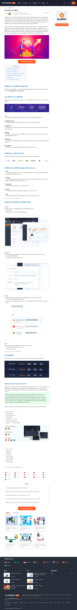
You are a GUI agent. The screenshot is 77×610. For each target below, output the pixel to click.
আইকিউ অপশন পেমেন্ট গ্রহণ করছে (12, 71)
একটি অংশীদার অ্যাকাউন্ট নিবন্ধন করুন (61, 24)
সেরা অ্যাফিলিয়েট (10, 77)
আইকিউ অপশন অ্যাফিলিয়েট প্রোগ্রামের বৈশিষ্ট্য (14, 75)
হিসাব (47, 602)
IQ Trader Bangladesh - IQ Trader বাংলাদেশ (13, 608)
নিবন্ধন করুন (59, 602)
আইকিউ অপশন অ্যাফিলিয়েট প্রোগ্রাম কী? (13, 68)
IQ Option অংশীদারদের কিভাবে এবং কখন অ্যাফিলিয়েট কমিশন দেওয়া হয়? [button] (18, 495)
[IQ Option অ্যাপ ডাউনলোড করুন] (7, 574)
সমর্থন (55, 602)
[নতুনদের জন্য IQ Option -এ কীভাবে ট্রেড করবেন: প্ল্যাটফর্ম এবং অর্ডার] (26, 537)
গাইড (47, 3)
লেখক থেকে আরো (15, 512)
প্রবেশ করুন (21, 602)
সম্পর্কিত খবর (8, 512)
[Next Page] (8, 551)
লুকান (17, 66)
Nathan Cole (12, 14)
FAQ (63, 602)
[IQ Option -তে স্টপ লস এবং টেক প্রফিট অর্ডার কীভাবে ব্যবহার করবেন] (26, 520)
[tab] (27, 488)
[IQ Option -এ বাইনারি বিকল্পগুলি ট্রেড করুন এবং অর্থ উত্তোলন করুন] (7, 587)
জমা (39, 3)
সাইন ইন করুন (25, 3)
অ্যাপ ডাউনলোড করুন (42, 602)
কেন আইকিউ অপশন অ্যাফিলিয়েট (12, 69)
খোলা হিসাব (19, 3)
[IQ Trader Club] (12, 595)
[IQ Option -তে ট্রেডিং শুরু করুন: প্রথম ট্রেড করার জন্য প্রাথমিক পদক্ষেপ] (40, 520)
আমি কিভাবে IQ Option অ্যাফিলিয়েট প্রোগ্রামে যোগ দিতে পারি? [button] (16, 488)
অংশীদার (51, 602)
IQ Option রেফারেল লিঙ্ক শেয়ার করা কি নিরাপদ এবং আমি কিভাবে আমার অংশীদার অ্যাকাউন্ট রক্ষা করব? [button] (22, 502)
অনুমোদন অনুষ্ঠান (15, 602)
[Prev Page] (5, 551)
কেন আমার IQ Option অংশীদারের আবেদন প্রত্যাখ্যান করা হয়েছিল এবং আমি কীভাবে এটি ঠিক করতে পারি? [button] (23, 499)
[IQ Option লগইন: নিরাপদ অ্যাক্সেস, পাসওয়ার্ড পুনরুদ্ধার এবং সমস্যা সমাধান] (40, 537)
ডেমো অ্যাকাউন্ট (68, 602)
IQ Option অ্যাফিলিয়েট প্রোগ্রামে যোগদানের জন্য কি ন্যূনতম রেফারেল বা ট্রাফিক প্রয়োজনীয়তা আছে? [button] (22, 491)
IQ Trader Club (8, 602)
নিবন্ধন (73, 3)
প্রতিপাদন (43, 3)
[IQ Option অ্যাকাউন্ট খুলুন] (7, 580)
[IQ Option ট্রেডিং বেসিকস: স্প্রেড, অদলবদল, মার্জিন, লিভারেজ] (11, 537)
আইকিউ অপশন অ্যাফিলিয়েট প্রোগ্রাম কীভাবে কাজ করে (15, 73)
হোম (5, 7)
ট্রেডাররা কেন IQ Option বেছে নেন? (13, 79)
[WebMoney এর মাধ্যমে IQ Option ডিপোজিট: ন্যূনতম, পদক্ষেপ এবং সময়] (30, 574)
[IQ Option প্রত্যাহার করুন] (30, 580)
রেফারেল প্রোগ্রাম (7, 604)
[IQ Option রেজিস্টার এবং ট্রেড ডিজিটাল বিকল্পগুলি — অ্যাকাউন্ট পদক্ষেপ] (11, 520)
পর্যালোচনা (35, 602)
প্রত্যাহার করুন (35, 3)
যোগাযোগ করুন (30, 602)
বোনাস (30, 3)
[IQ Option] (61, 21)
